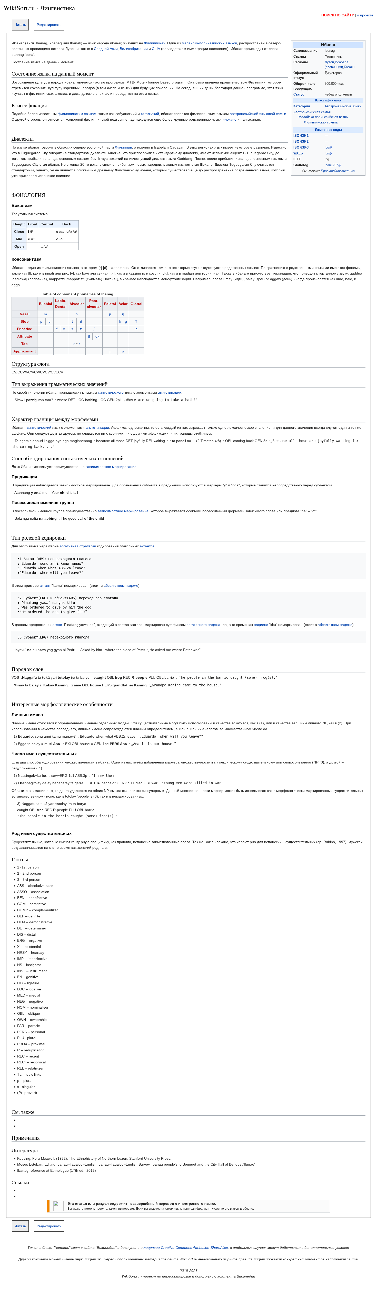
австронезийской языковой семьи (258, 114)
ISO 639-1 (301, 136)
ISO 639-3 (301, 147)
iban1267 (331, 165)
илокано (229, 119)
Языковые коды (328, 130)
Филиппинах (154, 43)
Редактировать (49, 25)
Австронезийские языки (343, 106)
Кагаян (349, 67)
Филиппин (123, 147)
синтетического (111, 392)
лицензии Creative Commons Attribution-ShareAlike (186, 1247)
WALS (298, 153)
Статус (298, 94)
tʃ (89, 336)
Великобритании (134, 49)
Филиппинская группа (321, 122)
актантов (147, 546)
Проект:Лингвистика (338, 171)
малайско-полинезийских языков (209, 43)
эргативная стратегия (78, 546)
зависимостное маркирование (111, 467)
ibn (327, 153)
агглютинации (169, 392)
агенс (57, 625)
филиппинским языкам (77, 114)
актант (45, 585)
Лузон (329, 62)
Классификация (328, 100)
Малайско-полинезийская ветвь (323, 117)
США (156, 49)
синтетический (39, 427)
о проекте (365, 15)
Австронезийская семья (312, 112)
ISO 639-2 (301, 141)
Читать (20, 25)
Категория (301, 106)
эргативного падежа (203, 625)
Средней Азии (106, 49)
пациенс (261, 625)
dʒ (97, 336)
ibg (327, 147)
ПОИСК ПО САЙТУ (337, 15)
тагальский (150, 114)
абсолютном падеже (121, 585)
